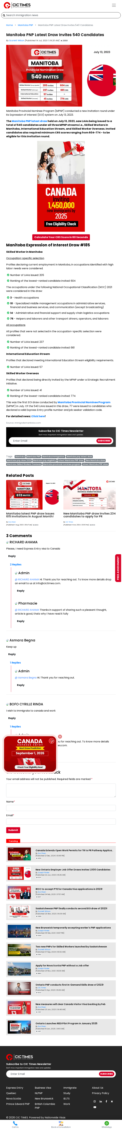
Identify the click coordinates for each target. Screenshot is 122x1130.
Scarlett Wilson (17, 40)
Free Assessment (118, 568)
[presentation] (12, 495)
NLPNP (39, 1093)
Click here (38, 416)
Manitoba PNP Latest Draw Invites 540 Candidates (88, 514)
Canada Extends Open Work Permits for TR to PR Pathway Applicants (76, 850)
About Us (97, 1088)
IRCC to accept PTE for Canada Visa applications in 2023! (69, 889)
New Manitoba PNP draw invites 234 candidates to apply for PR (32, 514)
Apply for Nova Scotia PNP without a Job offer (62, 965)
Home (9, 25)
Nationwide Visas (55, 1117)
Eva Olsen (42, 853)
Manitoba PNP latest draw (29, 121)
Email (10, 815)
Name (10, 801)
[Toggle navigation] (114, 5)
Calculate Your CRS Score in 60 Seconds (61, 237)
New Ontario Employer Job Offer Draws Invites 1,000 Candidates (73, 869)
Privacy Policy (100, 1093)
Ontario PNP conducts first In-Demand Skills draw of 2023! (70, 984)
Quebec (11, 1093)
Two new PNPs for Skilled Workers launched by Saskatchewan (71, 946)
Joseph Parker (43, 872)
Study (66, 1093)
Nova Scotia (13, 1098)
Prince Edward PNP (18, 1104)
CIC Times (12, 522)
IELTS (66, 1098)
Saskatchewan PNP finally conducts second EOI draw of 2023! (71, 908)
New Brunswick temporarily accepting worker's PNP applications (73, 927)
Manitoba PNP (25, 25)
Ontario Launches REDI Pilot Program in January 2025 (66, 1023)
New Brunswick (44, 1098)
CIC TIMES (22, 1117)
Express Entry (14, 1088)
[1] (4, 15)
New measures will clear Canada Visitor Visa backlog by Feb (70, 1004)
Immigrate (70, 1088)
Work (66, 1104)
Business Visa (43, 1088)
